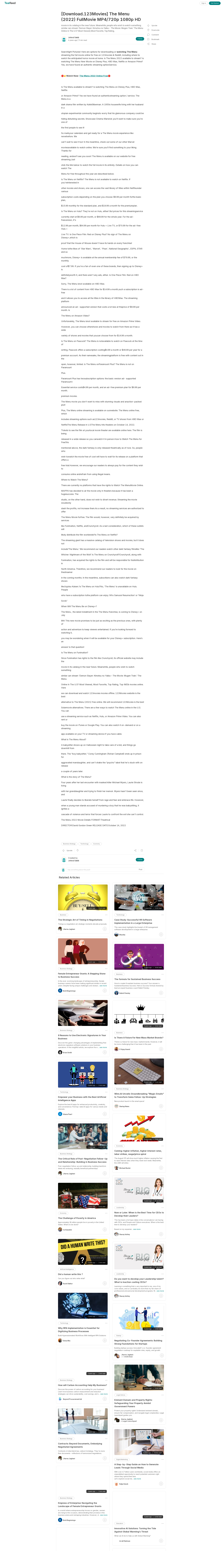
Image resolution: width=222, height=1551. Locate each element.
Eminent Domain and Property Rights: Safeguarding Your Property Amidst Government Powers (133, 1403)
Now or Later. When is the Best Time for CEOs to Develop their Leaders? (139, 1214)
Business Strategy (69, 844)
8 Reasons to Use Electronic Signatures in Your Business (82, 1037)
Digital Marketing (122, 1459)
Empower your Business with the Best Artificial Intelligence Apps (82, 1098)
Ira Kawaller (67, 1230)
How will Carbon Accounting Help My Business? (82, 1385)
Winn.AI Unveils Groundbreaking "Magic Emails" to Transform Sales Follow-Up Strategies (139, 1095)
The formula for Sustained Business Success (137, 979)
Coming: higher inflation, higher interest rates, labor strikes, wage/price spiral (138, 1152)
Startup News (124, 1106)
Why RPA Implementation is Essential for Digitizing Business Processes (79, 1330)
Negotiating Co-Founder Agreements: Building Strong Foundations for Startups (138, 1342)
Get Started (215, 3)
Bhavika (122, 935)
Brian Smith (67, 1053)
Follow (140, 39)
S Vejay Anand (124, 1049)
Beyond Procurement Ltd (72, 1399)
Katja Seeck (123, 1484)
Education (119, 1523)
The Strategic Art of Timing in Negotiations (80, 920)
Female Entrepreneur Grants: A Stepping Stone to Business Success (81, 975)
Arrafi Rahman (124, 1541)
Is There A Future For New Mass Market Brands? (138, 1037)
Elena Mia (66, 1341)
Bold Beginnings (69, 991)
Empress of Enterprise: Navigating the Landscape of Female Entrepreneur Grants (79, 1504)
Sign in (204, 3)
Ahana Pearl (67, 1114)
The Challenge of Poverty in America (77, 1218)
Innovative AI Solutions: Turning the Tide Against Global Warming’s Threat (135, 1530)
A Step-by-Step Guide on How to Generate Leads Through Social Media (136, 1466)
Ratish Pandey (124, 993)
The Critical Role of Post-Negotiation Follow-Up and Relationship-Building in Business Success (82, 1160)
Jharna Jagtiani (127, 1355)
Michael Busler (125, 1168)
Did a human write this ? (70, 1274)
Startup (118, 1335)
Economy (96, 844)
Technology (84, 844)
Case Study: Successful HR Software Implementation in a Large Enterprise (133, 921)
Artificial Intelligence (67, 1269)
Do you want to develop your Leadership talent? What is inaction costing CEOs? (139, 1280)
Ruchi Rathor (68, 1284)
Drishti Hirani (128, 1357)
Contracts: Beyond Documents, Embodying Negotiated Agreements (80, 1445)
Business (119, 974)
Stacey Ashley (124, 1234)
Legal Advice (120, 1395)
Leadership (120, 1207)
